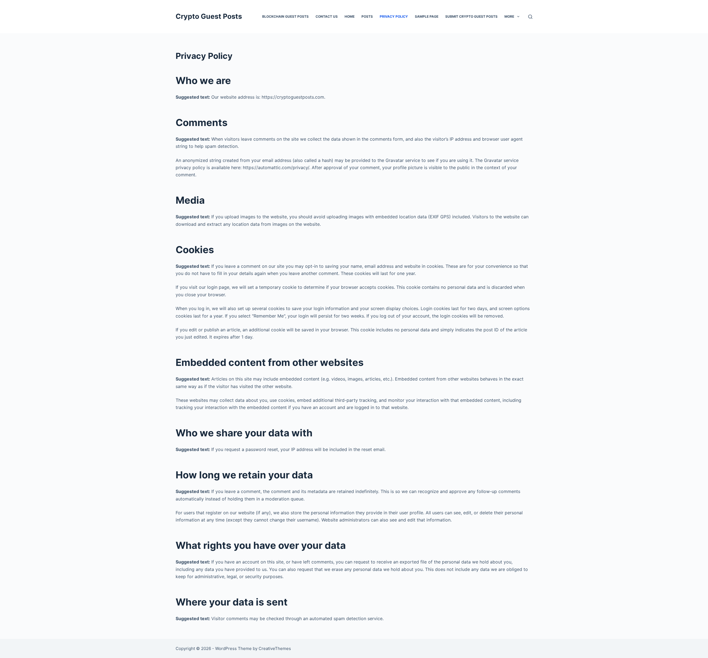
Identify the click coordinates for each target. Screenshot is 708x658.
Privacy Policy (394, 16)
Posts (367, 16)
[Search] (530, 17)
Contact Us (327, 16)
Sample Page (426, 16)
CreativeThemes (275, 648)
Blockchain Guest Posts (285, 16)
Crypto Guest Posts (209, 16)
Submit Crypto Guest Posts (471, 16)
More (509, 16)
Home (350, 16)
